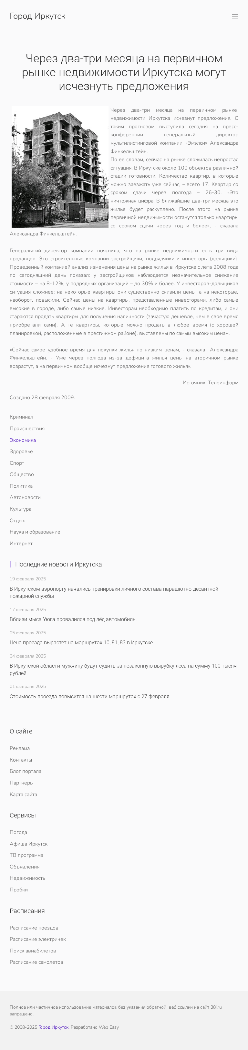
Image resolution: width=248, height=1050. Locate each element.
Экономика (23, 440)
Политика (21, 486)
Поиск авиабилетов (33, 950)
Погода (18, 832)
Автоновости (25, 497)
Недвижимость (27, 878)
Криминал (21, 417)
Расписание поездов (34, 927)
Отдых (17, 520)
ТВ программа (26, 855)
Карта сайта (23, 794)
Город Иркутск (37, 16)
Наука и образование (35, 531)
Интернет (21, 543)
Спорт (17, 463)
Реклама (20, 748)
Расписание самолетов (36, 962)
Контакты (21, 760)
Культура (20, 509)
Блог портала (25, 771)
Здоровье (21, 451)
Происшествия (27, 428)
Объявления (24, 866)
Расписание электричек (38, 939)
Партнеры (22, 782)
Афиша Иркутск (28, 843)
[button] (235, 16)
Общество (22, 474)
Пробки (19, 889)
